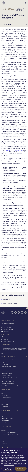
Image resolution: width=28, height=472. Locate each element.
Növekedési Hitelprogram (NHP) (7, 381)
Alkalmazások (4, 422)
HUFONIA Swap (4, 371)
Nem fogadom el (7, 469)
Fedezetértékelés (4, 364)
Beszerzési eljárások (5, 406)
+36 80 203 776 (7, 339)
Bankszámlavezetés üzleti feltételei (8, 402)
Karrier (2, 441)
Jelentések (3, 430)
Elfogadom (20, 468)
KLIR (2, 393)
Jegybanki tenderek (5, 404)
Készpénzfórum (4, 395)
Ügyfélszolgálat (4, 416)
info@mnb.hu (6, 331)
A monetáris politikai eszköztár (7, 383)
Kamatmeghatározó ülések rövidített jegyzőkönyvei (11, 436)
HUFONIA (3, 368)
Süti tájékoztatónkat (9, 465)
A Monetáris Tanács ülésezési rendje (8, 432)
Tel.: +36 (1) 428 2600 (8, 327)
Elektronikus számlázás (6, 399)
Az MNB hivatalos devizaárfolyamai (8, 359)
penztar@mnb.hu (7, 353)
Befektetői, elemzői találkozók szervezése (10, 385)
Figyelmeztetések (5, 420)
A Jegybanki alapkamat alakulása (8, 362)
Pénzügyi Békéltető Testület (7, 418)
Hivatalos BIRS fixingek (6, 375)
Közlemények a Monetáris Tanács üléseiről (10, 434)
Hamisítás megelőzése (6, 397)
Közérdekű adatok (5, 439)
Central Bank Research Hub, (14, 150)
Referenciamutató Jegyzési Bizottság (8, 366)
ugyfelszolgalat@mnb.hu (9, 341)
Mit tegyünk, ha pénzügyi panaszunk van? (9, 413)
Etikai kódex (3, 443)
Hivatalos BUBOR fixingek (6, 373)
